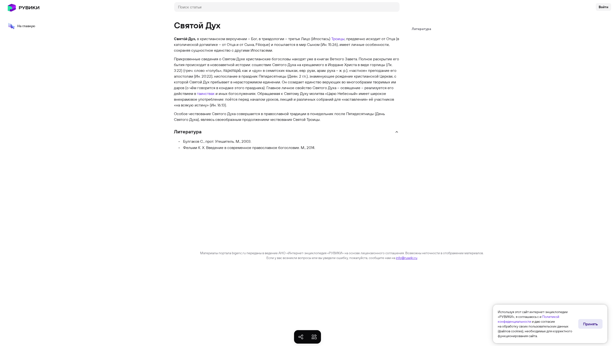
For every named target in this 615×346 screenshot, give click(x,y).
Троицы (337, 38)
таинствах (206, 93)
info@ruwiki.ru (406, 258)
